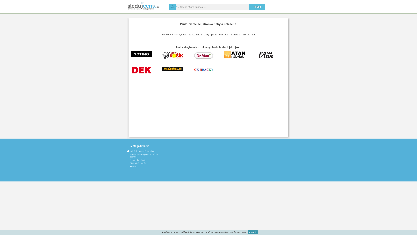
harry (206, 34)
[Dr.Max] (206, 55)
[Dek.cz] (144, 71)
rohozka (223, 34)
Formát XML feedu (138, 160)
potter (214, 34)
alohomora (235, 34)
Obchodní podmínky (139, 163)
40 (244, 34)
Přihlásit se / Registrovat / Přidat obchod (144, 155)
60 (249, 34)
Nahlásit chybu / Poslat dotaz (142, 151)
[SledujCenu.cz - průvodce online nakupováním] (148, 6)
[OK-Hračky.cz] (206, 71)
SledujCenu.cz (139, 146)
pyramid (183, 34)
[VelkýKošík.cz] (175, 55)
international (195, 34)
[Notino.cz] (144, 55)
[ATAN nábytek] (237, 55)
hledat (257, 7)
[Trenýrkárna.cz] (175, 71)
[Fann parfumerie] (268, 55)
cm (254, 34)
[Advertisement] (208, 110)
